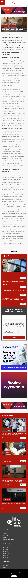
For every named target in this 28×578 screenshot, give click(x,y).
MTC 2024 (5, 555)
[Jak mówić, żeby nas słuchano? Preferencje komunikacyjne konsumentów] (14, 448)
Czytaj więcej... (16, 328)
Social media (13, 25)
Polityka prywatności (8, 539)
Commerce (5, 25)
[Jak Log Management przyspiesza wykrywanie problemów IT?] (14, 265)
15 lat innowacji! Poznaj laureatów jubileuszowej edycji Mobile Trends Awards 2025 (13, 300)
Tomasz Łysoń (8, 34)
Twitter (4, 567)
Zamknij (14, 576)
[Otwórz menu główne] (2, 2)
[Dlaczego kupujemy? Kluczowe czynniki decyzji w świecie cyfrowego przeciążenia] (14, 425)
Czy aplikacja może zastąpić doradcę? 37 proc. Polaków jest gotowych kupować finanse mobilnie (13, 283)
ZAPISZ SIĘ (14, 337)
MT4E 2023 (5, 557)
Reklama (5, 537)
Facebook (5, 565)
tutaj (22, 573)
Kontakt (5, 533)
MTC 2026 (5, 547)
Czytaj (22, 277)
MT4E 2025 (5, 549)
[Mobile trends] (13, 2)
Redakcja (5, 535)
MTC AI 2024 (6, 553)
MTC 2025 (5, 551)
